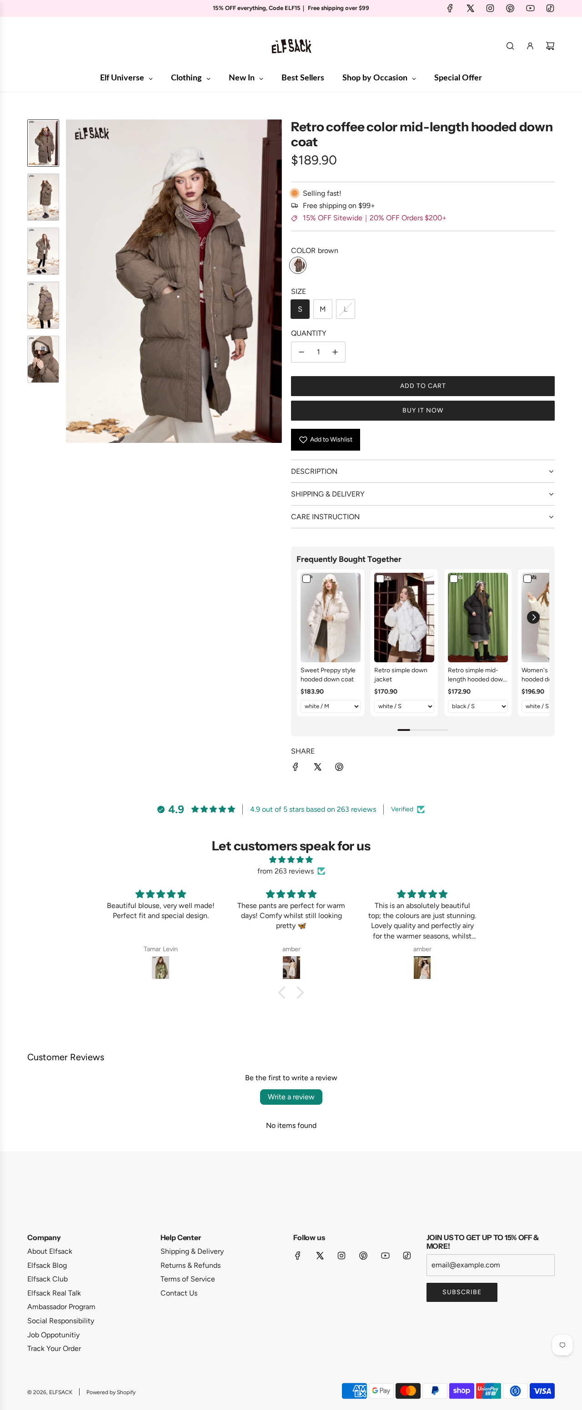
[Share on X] (317, 768)
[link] (331, 618)
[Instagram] (490, 8)
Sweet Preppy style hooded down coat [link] (328, 674)
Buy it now (422, 410)
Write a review (291, 1096)
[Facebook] (450, 8)
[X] (470, 8)
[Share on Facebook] (296, 768)
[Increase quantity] (335, 352)
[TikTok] (550, 8)
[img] (291, 860)
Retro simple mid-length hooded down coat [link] (477, 675)
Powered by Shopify (110, 1392)
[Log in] (530, 46)
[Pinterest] (510, 8)
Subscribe (462, 1292)
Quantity (308, 333)
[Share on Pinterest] (339, 768)
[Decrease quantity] (301, 352)
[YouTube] (530, 8)
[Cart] (550, 46)
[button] (73, 281)
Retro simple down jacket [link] (400, 674)
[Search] (510, 46)
